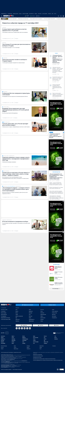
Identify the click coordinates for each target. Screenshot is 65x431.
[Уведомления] (61, 16)
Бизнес (17, 311)
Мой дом (30, 316)
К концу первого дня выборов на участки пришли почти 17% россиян (14, 29)
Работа (42, 316)
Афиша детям (15, 13)
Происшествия (43, 314)
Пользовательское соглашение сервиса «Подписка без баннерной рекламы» (44, 358)
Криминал (31, 311)
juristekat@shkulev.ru (24, 360)
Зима (30, 309)
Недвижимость (4, 13)
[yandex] (30, 328)
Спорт (53, 309)
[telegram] (17, 328)
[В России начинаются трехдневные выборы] (39, 224)
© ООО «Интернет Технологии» (17, 369)
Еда (16, 317)
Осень (42, 311)
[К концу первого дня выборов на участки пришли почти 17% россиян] (39, 32)
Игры (55, 13)
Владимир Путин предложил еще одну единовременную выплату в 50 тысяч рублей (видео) (15, 110)
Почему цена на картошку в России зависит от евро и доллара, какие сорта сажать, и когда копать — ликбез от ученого (16, 174)
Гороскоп (39, 13)
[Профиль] (63, 16)
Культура (30, 312)
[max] (25, 328)
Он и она (42, 309)
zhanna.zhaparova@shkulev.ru (5, 365)
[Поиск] (58, 16)
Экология (53, 314)
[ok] (22, 328)
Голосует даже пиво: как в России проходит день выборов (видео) (15, 124)
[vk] (19, 328)
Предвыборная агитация (5, 317)
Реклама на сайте (4, 309)
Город (17, 314)
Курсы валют (44, 13)
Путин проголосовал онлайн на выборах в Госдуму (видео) (14, 60)
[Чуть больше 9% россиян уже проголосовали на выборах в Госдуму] (39, 47)
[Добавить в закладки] (46, 38)
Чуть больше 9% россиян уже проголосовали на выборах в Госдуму (16, 45)
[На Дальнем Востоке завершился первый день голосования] (39, 96)
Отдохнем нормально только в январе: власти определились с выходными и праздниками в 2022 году (15, 159)
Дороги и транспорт (19, 316)
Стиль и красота (55, 311)
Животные (18, 319)
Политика (42, 312)
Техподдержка (3, 316)
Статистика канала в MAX (5, 319)
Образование (31, 321)
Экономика (54, 316)
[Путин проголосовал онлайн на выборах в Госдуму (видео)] (39, 63)
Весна (17, 312)
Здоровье (17, 321)
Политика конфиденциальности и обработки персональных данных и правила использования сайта (48, 360)
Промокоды (10, 13)
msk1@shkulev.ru (12, 359)
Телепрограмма (25, 13)
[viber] (27, 328)
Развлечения (43, 317)
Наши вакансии (4, 314)
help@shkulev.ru (7, 361)
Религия (42, 319)
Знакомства (31, 13)
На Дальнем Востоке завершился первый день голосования (16, 94)
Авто (16, 309)
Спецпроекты (54, 317)
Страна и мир (54, 312)
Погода (20, 13)
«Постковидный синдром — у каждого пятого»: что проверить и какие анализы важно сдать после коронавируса (16, 189)
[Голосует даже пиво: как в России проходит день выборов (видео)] (39, 127)
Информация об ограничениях (37, 354)
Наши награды (3, 312)
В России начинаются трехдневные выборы (15, 221)
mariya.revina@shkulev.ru (4, 367)
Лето (30, 314)
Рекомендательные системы (37, 357)
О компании (3, 311)
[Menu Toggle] (1, 16)
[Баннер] (4, 19)
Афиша (35, 13)
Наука (30, 317)
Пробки (49, 13)
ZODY (52, 13)
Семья (42, 321)
